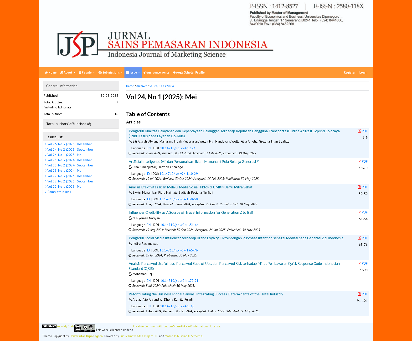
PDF (365, 131)
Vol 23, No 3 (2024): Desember (69, 160)
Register (349, 72)
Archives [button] (141, 86)
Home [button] (130, 86)
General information (61, 85)
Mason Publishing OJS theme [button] (183, 336)
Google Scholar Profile (189, 72)
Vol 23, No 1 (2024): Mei (64, 171)
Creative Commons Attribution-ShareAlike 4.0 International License (176, 326)
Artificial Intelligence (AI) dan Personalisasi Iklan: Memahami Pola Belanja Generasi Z (194, 161)
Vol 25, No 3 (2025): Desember (69, 144)
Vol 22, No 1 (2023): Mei (64, 186)
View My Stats (65, 326)
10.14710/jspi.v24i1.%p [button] (177, 306)
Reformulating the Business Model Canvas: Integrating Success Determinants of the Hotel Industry (206, 294)
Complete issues (58, 192)
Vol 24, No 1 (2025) (161, 86)
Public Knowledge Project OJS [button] (139, 336)
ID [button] (148, 173)
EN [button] (149, 148)
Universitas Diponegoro (86, 336)
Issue (133, 72)
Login (363, 72)
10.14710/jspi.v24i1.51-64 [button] (179, 225)
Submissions (111, 72)
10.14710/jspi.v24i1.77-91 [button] (179, 280)
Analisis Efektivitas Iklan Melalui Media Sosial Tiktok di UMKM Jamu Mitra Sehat (190, 187)
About (68, 72)
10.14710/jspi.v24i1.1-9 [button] (177, 148)
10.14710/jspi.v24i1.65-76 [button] (179, 250)
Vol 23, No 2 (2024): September (69, 165)
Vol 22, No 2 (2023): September (69, 181)
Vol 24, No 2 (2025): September (69, 149)
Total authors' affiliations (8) (68, 123)
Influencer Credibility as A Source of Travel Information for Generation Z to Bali (191, 212)
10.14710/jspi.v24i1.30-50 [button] (179, 199)
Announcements (158, 72)
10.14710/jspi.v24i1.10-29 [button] (179, 173)
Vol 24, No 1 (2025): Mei (64, 155)
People (86, 72)
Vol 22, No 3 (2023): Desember (69, 176)
